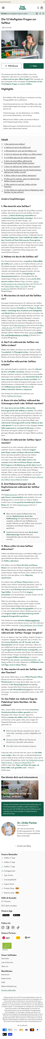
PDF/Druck (13, 65)
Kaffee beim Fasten (14, 396)
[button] (3, 7)
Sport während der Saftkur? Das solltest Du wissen (22, 478)
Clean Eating (9, 286)
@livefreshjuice (20, 325)
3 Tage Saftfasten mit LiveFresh (31, 625)
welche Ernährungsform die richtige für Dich (20, 282)
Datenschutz (6, 978)
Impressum (5, 974)
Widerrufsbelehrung (8, 986)
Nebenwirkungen (10, 494)
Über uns (4, 966)
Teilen (35, 66)
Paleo (17, 286)
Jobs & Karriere (7, 962)
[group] (19, 790)
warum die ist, (22, 333)
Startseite (5, 958)
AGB (3, 982)
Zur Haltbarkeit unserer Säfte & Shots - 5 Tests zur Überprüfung (22, 761)
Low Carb (23, 286)
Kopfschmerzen (23, 505)
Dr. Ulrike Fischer (27, 823)
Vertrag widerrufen (8, 990)
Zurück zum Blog (24, 846)
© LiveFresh (22, 1025)
